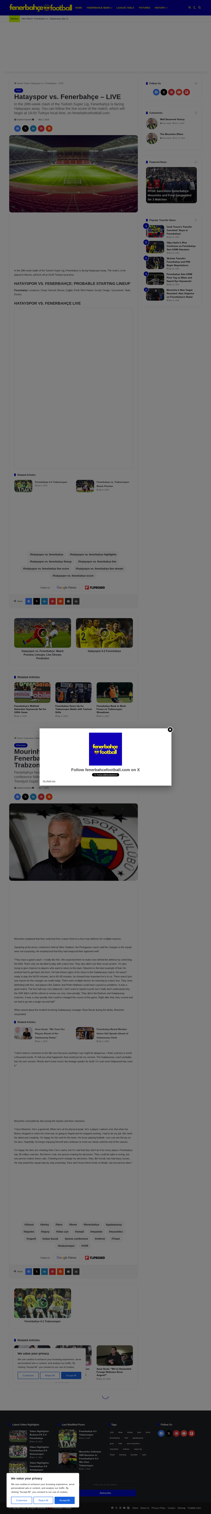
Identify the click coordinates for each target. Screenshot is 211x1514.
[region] (43, 1490)
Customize (21, 1500)
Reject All (43, 1500)
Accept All (65, 1500)
